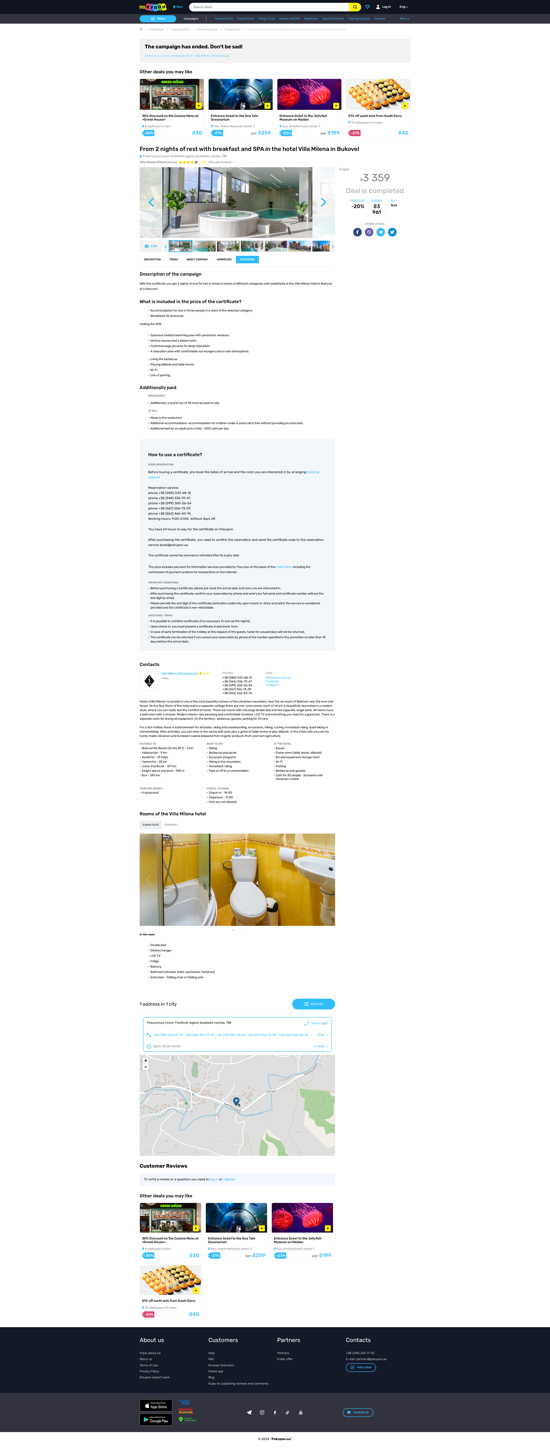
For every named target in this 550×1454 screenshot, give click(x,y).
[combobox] (269, 7)
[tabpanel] (237, 880)
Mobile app (215, 1371)
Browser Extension (221, 1365)
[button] (236, 1101)
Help (211, 1353)
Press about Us (150, 1353)
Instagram (272, 685)
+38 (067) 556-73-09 (262, 1035)
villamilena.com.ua (278, 677)
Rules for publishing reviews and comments (238, 1383)
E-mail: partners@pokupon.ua (366, 1359)
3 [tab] (244, 930)
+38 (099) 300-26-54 (231, 1035)
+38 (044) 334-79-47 (199, 1035)
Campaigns (191, 18)
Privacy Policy (149, 1371)
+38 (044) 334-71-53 (360, 1353)
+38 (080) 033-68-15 (168, 1035)
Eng (402, 7)
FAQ (211, 1359)
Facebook (272, 681)
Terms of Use (149, 1365)
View (149, 104)
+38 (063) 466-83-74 (293, 1035)
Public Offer (284, 567)
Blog (211, 1377)
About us (146, 1359)
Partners (283, 1353)
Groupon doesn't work (155, 1377)
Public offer (285, 1359)
